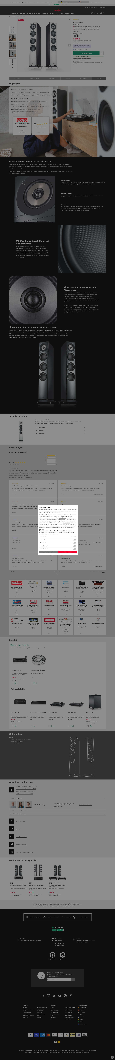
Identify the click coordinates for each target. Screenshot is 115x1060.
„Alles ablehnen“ (62, 517)
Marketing (42, 542)
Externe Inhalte (43, 548)
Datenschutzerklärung (43, 534)
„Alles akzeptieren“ (66, 522)
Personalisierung (43, 545)
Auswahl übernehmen (48, 552)
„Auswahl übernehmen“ (69, 527)
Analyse (41, 539)
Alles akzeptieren (67, 552)
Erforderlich (42, 536)
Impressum (54, 534)
